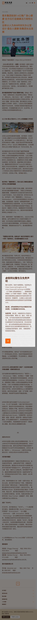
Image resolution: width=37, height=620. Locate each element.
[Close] (32, 276)
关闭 (8, 341)
